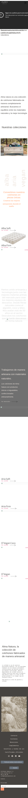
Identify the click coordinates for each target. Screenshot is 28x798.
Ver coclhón (4, 230)
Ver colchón (4, 247)
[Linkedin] (15, 756)
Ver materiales (5, 401)
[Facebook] (12, 756)
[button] (25, 3)
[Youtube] (19, 756)
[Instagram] (8, 756)
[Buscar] (2, 789)
